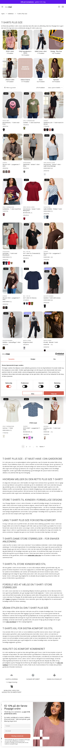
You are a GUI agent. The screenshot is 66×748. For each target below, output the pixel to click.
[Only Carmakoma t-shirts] (25, 40)
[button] (63, 7)
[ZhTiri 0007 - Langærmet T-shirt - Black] (27, 438)
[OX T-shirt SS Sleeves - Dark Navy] (27, 303)
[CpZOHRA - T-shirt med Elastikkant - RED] (9, 263)
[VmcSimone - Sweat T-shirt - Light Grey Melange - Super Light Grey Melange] (45, 174)
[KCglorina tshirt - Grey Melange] (24, 348)
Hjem (3, 13)
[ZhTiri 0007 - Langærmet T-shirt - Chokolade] (24, 438)
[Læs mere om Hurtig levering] (11, 675)
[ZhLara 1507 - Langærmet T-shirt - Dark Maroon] (9, 171)
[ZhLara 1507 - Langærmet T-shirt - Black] (6, 171)
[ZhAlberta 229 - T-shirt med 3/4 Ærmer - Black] (47, 129)
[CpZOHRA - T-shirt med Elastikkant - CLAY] (11, 263)
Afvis (32, 394)
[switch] (24, 386)
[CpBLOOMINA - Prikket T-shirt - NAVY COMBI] (47, 217)
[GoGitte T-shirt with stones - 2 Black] (45, 306)
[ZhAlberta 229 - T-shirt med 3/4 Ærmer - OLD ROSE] (50, 129)
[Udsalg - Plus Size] (56, 40)
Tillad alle (54, 394)
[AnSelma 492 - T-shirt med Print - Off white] (45, 438)
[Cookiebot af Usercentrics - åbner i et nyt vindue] (56, 354)
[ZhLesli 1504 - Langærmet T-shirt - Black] (6, 307)
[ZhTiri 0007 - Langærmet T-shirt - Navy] (32, 438)
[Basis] (40, 68)
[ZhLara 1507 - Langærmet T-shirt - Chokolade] (4, 171)
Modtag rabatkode (17, 736)
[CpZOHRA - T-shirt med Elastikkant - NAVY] (6, 263)
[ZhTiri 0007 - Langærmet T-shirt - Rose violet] (29, 438)
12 (37, 446)
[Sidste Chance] (25, 68)
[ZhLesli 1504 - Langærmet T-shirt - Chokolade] (4, 307)
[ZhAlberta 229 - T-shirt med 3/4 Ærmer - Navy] (52, 129)
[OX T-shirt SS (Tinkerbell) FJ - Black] (24, 261)
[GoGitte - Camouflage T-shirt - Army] (4, 348)
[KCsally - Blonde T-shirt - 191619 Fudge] (45, 350)
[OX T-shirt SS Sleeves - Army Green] (32, 303)
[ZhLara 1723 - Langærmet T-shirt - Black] (47, 263)
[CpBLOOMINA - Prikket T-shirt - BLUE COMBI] (45, 217)
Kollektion (11, 13)
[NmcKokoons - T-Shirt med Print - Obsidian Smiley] (4, 129)
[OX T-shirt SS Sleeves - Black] (24, 303)
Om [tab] (54, 359)
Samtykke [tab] (11, 359)
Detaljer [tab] (33, 359)
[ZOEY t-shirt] (10, 40)
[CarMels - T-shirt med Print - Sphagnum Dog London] (24, 128)
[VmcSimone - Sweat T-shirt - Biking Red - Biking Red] (24, 218)
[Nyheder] (56, 68)
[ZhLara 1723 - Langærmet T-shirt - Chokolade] (45, 263)
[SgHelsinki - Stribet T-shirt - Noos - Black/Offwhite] (24, 171)
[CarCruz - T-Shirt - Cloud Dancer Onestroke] (4, 436)
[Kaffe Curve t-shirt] (40, 40)
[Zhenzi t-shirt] (10, 68)
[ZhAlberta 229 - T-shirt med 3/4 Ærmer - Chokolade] (45, 129)
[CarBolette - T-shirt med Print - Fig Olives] (4, 214)
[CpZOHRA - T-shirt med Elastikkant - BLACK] (4, 263)
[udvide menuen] (2, 7)
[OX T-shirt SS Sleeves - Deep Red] (29, 303)
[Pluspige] (8, 7)
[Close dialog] (63, 704)
